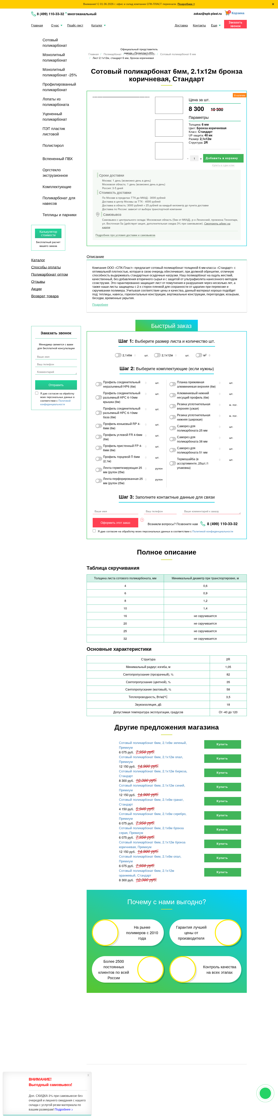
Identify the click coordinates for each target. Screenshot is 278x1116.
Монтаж (185, 1036)
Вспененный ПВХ (58, 158)
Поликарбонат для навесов (59, 200)
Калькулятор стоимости (48, 233)
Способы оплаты (46, 267)
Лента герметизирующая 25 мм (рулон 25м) (122, 469)
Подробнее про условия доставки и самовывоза (125, 235)
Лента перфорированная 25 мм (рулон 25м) (123, 480)
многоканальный (82, 13)
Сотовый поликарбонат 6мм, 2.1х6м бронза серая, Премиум (151, 830)
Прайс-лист (75, 25)
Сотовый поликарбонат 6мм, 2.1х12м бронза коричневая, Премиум (152, 844)
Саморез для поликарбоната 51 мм (192, 450)
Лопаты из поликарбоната (56, 101)
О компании (219, 1031)
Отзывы (38, 281)
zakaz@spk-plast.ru (208, 13)
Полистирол (53, 145)
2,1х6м (127, 355)
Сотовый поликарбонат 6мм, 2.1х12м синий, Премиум (152, 787)
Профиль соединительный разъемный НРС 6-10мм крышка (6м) (121, 397)
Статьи (91, 1036)
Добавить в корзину (222, 158)
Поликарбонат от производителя (160, 1071)
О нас (55, 25)
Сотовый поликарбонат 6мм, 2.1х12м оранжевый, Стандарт (146, 872)
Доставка (181, 25)
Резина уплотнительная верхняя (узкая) (193, 406)
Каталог (96, 25)
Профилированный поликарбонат (59, 86)
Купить (223, 744)
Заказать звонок (235, 24)
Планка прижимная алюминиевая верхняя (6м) (196, 384)
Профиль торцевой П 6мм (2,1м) (121, 458)
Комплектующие (57, 186)
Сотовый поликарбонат (55, 42)
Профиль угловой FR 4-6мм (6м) (122, 436)
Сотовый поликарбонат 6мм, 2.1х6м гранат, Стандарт (151, 801)
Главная (37, 25)
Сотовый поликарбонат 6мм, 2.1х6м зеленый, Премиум (153, 745)
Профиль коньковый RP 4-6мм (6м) (121, 426)
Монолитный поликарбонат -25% (60, 71)
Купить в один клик (223, 165)
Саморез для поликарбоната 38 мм (192, 439)
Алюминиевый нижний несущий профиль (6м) (193, 395)
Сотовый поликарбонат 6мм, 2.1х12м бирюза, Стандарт (153, 773)
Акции (36, 288)
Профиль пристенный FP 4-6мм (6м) (122, 447)
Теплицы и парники (59, 214)
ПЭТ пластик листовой (54, 131)
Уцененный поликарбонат (55, 116)
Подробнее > (186, 3)
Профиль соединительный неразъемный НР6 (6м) (121, 384)
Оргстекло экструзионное (55, 172)
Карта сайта (234, 1071)
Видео (184, 1031)
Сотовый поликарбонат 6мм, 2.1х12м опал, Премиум (151, 759)
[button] (234, 13)
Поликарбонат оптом (49, 274)
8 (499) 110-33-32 (50, 13)
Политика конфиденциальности (204, 1071)
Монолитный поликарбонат (55, 57)
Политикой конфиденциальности (212, 531)
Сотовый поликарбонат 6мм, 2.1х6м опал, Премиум (150, 858)
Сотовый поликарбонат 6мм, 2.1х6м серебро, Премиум (152, 816)
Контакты (199, 25)
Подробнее (100, 304)
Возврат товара (45, 296)
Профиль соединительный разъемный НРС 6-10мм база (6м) (121, 412)
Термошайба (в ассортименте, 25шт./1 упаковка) (193, 463)
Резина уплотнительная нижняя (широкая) (193, 417)
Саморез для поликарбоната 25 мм (192, 428)
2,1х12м (167, 355)
